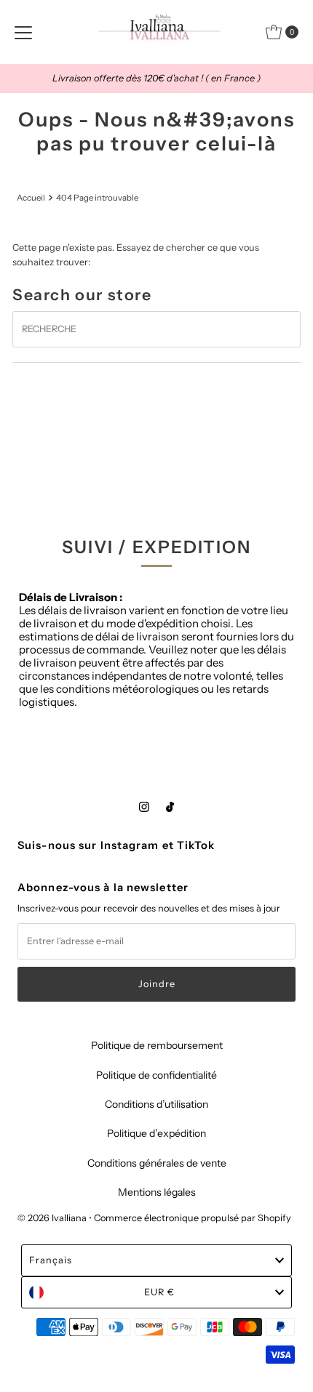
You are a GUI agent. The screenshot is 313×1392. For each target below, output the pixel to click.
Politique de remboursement (157, 1045)
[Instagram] (144, 807)
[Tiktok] (170, 807)
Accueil (31, 198)
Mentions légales (157, 1192)
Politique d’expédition (156, 1133)
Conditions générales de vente (156, 1163)
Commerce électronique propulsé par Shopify (192, 1217)
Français (50, 1260)
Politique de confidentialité (156, 1075)
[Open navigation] (23, 32)
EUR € (159, 1292)
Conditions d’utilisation (156, 1104)
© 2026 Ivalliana (53, 1217)
